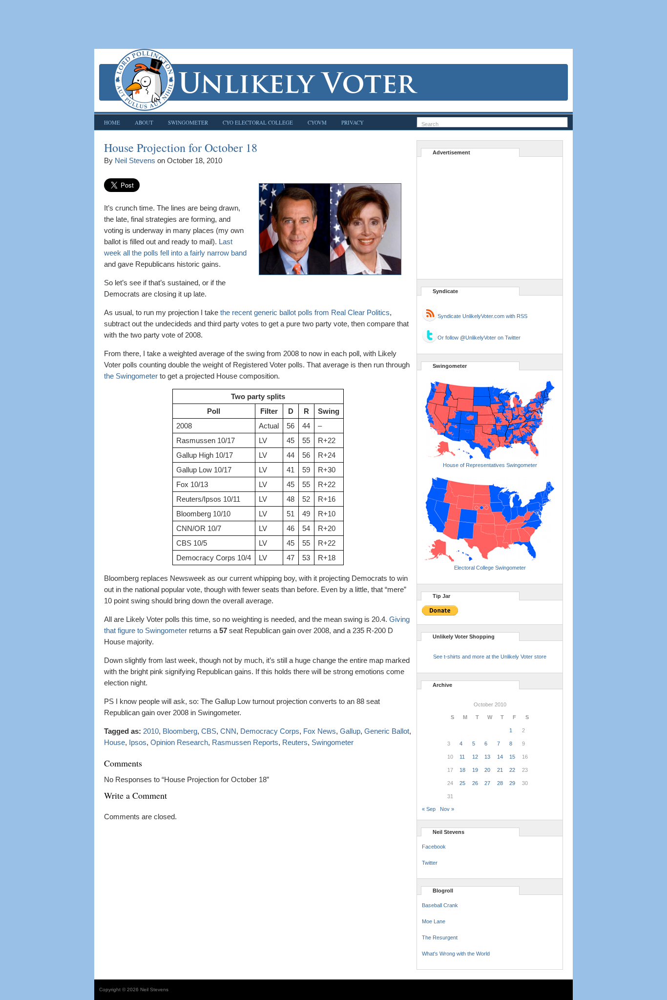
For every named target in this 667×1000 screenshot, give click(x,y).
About (144, 122)
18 (462, 770)
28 (500, 783)
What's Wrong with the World (456, 954)
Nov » (447, 809)
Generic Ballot (386, 731)
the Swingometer (131, 376)
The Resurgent (440, 937)
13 (487, 757)
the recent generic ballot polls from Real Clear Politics (305, 312)
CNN (228, 731)
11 (462, 757)
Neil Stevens (135, 160)
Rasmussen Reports (245, 742)
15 (512, 757)
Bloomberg (180, 731)
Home (112, 122)
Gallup (350, 731)
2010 (151, 731)
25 (462, 783)
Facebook (434, 847)
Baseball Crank (440, 905)
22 (512, 770)
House (114, 742)
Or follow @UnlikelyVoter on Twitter (479, 337)
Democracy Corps (269, 731)
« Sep (429, 809)
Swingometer (188, 122)
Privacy (352, 122)
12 (475, 757)
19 (475, 770)
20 (487, 770)
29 (512, 783)
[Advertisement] (333, 24)
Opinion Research (179, 742)
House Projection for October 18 (180, 147)
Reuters (295, 742)
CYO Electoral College (258, 122)
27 (487, 783)
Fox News (319, 731)
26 (475, 783)
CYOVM (317, 122)
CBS (208, 731)
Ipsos (137, 742)
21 (500, 770)
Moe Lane (433, 921)
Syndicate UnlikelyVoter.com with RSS (482, 316)
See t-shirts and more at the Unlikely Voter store (489, 657)
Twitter (430, 863)
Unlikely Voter (333, 80)
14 (500, 757)
